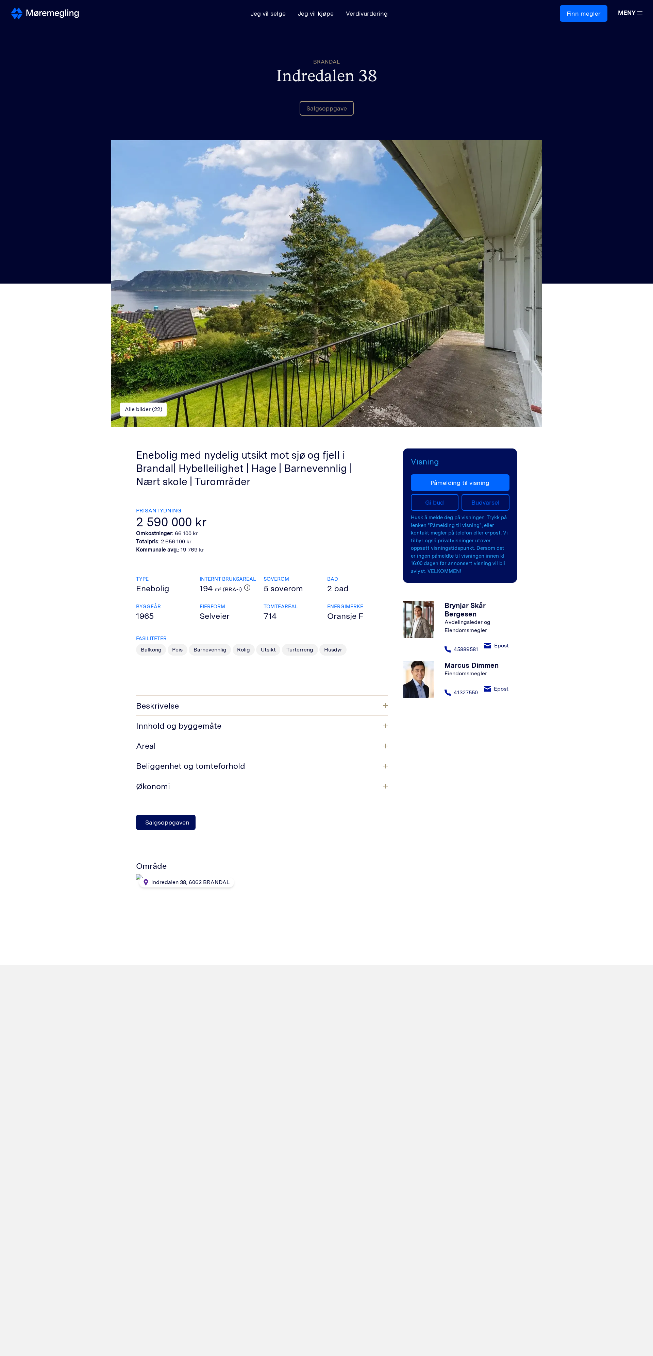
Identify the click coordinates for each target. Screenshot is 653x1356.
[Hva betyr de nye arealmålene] (247, 587)
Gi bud (434, 502)
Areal (146, 746)
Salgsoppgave (326, 108)
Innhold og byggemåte (178, 726)
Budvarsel (485, 502)
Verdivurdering (367, 13)
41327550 (466, 692)
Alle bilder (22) (143, 409)
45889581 (466, 649)
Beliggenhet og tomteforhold (190, 766)
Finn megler (584, 13)
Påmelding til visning (460, 482)
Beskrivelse (157, 706)
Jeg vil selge (268, 13)
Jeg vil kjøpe (316, 13)
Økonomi (153, 786)
